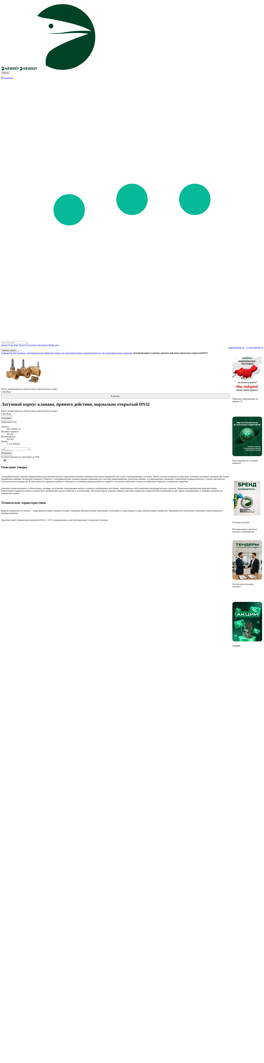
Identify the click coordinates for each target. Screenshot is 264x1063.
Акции (4, 345)
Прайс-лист (53, 345)
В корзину (115, 396)
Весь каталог (7, 78)
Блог (16, 345)
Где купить (31, 345)
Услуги (22, 345)
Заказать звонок (9, 350)
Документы (42, 345)
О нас (10, 345)
